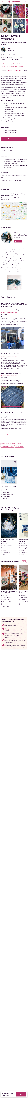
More (20, 70)
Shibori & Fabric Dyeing (8, 66)
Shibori (9, 48)
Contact (18, 241)
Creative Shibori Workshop (9, 312)
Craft (14, 63)
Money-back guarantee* (12, 629)
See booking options (14, 138)
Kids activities (20, 66)
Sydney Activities (6, 63)
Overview (4, 70)
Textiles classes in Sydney (10, 561)
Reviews (10, 70)
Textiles (19, 63)
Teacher (16, 70)
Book (21, 1094)
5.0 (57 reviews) (8, 1093)
